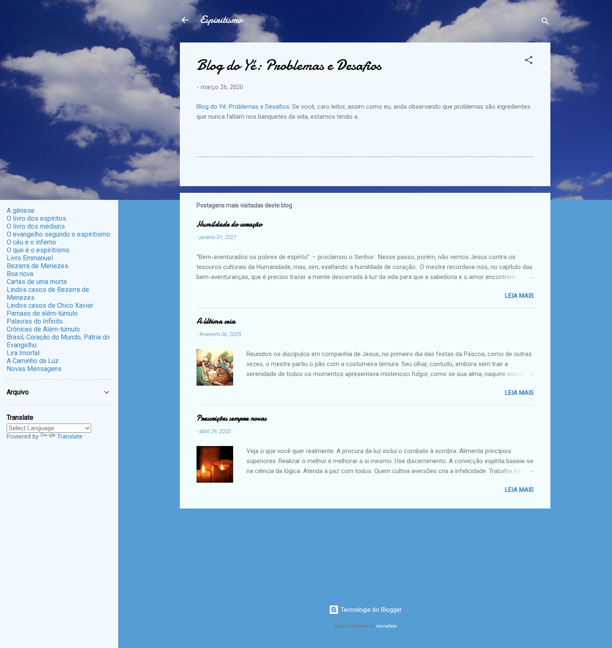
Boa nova (20, 274)
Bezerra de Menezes (37, 266)
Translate (69, 436)
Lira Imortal (23, 353)
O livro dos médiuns (36, 226)
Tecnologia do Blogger (370, 609)
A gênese (21, 210)
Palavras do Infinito (35, 321)
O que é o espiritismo (38, 250)
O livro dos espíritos (36, 218)
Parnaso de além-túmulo (42, 313)
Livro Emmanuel (30, 258)
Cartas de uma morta (37, 282)
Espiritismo (221, 20)
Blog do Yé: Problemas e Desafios (243, 106)
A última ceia (216, 321)
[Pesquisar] (545, 22)
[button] (529, 61)
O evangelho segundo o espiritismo (58, 234)
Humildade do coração (229, 224)
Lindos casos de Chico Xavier (50, 305)
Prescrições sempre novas (231, 418)
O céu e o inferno (31, 242)
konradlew (386, 626)
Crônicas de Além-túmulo (43, 329)
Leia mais (519, 295)
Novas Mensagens (34, 369)
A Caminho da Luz (33, 361)
